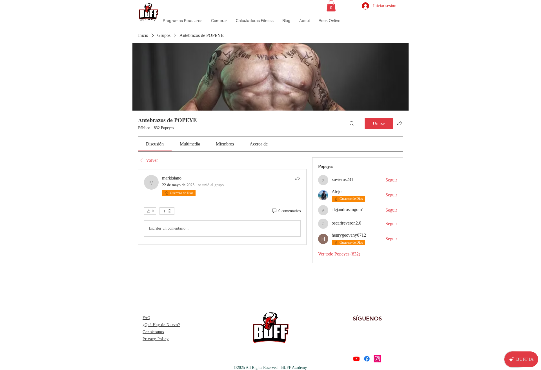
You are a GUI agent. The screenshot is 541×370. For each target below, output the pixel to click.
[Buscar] (352, 123)
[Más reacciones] (166, 211)
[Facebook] (367, 358)
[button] (331, 6)
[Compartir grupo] (399, 123)
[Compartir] (297, 178)
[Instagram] (377, 358)
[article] (222, 207)
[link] (155, 144)
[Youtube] (356, 358)
